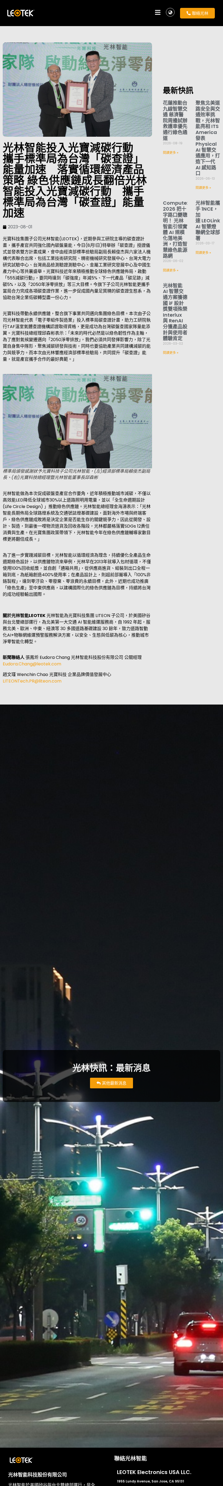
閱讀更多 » (170, 152)
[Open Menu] (157, 13)
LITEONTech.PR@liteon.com (32, 681)
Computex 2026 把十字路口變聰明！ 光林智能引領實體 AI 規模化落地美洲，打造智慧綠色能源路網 (176, 229)
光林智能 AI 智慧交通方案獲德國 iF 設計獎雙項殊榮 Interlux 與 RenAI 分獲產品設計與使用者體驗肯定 (175, 312)
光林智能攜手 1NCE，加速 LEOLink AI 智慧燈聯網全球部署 (208, 221)
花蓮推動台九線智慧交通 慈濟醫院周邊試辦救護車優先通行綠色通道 (175, 120)
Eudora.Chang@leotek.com (32, 664)
